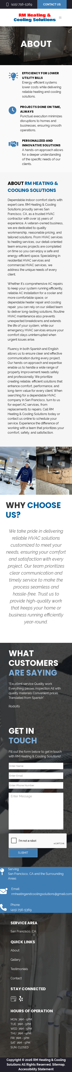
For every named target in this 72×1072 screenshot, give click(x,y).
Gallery (16, 960)
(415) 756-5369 (21, 4)
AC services (30, 405)
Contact (16, 978)
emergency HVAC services (27, 330)
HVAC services (52, 237)
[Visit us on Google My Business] (13, 999)
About (15, 950)
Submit (23, 852)
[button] (60, 17)
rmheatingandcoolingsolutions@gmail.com (41, 894)
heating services (22, 242)
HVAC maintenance (21, 316)
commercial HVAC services (27, 265)
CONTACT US (52, 4)
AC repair (54, 284)
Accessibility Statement (36, 1069)
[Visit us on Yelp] (21, 999)
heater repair (35, 302)
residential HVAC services (26, 260)
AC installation (29, 293)
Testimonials (19, 969)
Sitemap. (58, 1064)
